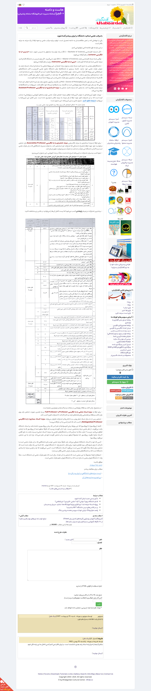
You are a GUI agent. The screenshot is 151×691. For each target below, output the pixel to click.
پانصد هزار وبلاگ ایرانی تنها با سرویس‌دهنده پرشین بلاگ (78, 510)
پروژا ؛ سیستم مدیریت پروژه (127, 182)
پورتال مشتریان (59, 28)
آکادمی (82, 28)
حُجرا (131, 72)
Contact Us (108, 674)
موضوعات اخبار (126, 408)
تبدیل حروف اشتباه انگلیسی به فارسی (121, 331)
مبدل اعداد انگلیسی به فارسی (120, 328)
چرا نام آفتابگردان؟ (127, 85)
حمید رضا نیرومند (96, 465)
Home (40, 674)
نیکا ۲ (129, 302)
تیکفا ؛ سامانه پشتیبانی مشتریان (113, 142)
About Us (99, 674)
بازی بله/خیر (126, 310)
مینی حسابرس (125, 349)
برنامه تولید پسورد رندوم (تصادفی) (119, 333)
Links (70, 674)
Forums (47, 674)
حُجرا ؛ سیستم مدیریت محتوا (127, 142)
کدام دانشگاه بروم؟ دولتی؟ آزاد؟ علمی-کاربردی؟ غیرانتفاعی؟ (76, 501)
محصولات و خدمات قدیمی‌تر (121, 355)
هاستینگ (116, 28)
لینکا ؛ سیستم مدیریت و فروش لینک (127, 162)
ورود (108, 4)
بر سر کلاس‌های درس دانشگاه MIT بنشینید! (82, 507)
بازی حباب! (127, 307)
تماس (48, 28)
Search (83, 674)
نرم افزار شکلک (125, 352)
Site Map (91, 674)
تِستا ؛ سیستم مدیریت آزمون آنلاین (127, 120)
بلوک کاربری (127, 365)
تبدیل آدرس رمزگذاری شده (121, 344)
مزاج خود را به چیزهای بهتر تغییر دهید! (32, 518)
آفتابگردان (127, 28)
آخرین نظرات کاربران (124, 415)
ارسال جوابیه (97, 628)
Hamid (44, 485)
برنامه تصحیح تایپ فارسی (122, 325)
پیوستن (118, 78)
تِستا (114, 70)
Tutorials (63, 674)
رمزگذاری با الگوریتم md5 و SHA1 (119, 347)
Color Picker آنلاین (124, 341)
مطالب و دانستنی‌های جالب (59, 488)
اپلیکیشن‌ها (104, 28)
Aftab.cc (89, 679)
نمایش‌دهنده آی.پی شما (122, 336)
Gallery (77, 674)
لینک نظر (53, 616)
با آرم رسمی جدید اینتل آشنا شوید (86, 498)
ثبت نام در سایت (119, 377)
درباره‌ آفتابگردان (125, 35)
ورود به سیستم (119, 382)
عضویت (113, 4)
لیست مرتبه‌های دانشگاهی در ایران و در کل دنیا (84, 473)
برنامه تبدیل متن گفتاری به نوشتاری (121, 321)
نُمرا (111, 70)
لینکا (127, 72)
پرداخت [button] (73, 28)
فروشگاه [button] (92, 28)
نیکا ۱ (129, 305)
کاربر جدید (69, 539)
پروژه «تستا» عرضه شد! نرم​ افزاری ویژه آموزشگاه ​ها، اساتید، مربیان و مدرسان (71, 504)
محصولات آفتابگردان (124, 99)
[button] (19, 5)
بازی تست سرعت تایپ (123, 313)
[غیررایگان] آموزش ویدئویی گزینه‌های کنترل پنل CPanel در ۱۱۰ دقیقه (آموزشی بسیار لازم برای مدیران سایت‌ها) (83, 520)
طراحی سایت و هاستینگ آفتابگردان (119, 67)
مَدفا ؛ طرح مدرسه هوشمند (113, 163)
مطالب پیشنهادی (125, 422)
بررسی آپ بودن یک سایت (122, 339)
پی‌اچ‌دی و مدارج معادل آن (91, 477)
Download (55, 674)
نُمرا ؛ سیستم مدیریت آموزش (113, 120)
